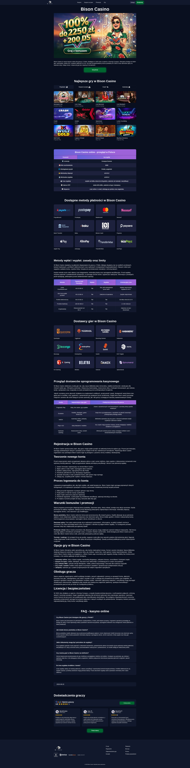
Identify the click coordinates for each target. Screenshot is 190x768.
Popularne (62, 87)
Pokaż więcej (95, 730)
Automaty (125, 87)
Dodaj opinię (127, 703)
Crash (104, 87)
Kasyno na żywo (83, 87)
